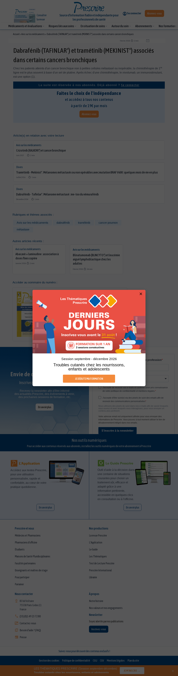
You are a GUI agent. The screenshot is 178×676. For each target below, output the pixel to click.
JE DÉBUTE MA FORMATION (89, 378)
